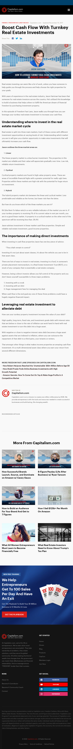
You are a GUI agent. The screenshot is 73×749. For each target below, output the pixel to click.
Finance (5, 23)
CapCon (42, 656)
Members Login (44, 660)
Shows (41, 645)
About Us (5, 680)
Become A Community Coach (12, 687)
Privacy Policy (23, 744)
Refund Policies (49, 744)
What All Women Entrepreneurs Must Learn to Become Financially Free (18, 548)
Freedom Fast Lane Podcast (19, 23)
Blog (40, 649)
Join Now (42, 664)
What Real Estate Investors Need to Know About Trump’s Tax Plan (53, 548)
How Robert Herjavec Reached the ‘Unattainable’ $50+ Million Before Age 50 (36, 366)
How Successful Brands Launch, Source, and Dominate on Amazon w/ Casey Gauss (18, 474)
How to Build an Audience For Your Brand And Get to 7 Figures (15, 511)
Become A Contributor (10, 683)
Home (41, 641)
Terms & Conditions (36, 744)
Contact (5, 691)
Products (42, 653)
